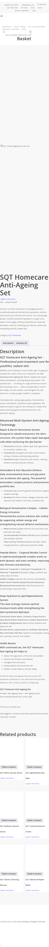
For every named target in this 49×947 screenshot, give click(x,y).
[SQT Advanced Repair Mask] (37, 856)
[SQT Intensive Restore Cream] (37, 803)
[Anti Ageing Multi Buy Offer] (37, 750)
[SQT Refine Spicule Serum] (11, 750)
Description (8, 343)
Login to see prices (7, 299)
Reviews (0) (21, 343)
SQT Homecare (14, 335)
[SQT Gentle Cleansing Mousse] (11, 856)
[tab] (8, 343)
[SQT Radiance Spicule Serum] (11, 803)
